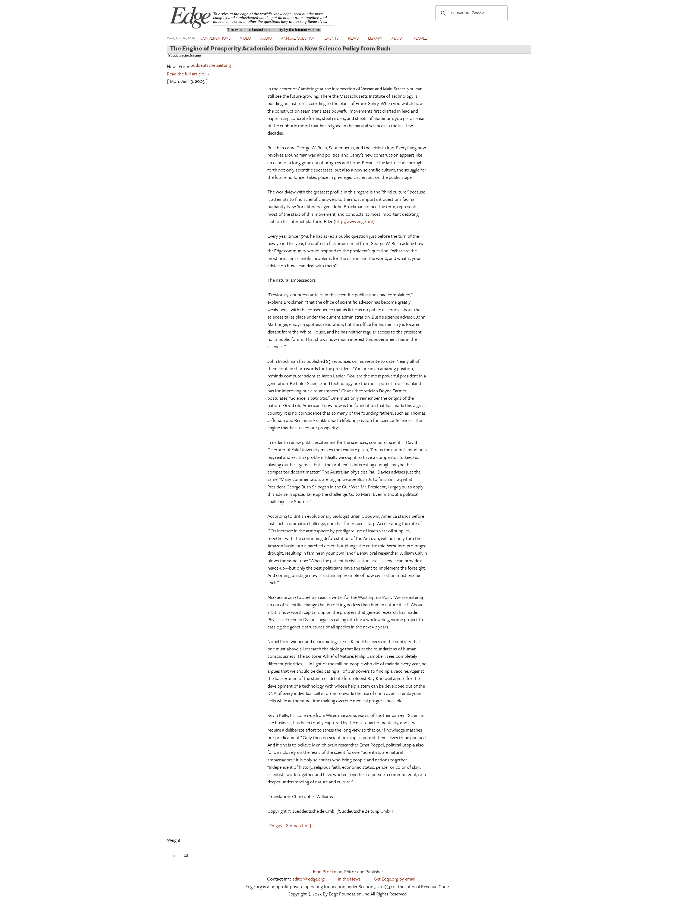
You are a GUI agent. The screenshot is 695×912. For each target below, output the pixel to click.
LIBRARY (375, 38)
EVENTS (332, 38)
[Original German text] (289, 825)
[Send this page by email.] (186, 854)
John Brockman (327, 871)
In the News (349, 878)
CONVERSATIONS (215, 38)
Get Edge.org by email (394, 878)
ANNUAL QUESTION (298, 38)
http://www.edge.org (354, 221)
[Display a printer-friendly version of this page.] (174, 854)
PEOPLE (420, 38)
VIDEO (245, 38)
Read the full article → (188, 73)
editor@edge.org (308, 878)
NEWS (353, 38)
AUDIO (266, 38)
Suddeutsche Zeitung (211, 65)
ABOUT (397, 38)
